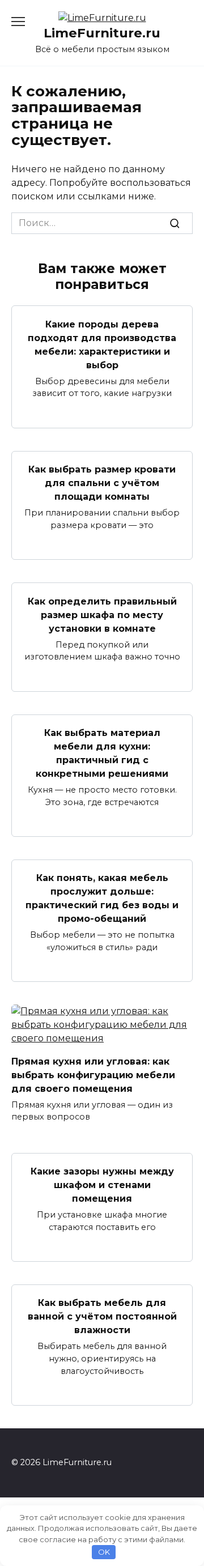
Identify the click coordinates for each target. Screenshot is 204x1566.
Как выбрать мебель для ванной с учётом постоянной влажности (102, 1316)
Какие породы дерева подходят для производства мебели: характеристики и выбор (102, 344)
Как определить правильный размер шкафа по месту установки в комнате (102, 614)
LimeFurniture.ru (102, 33)
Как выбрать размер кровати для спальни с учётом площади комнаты (102, 483)
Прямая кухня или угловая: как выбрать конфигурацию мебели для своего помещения (93, 1074)
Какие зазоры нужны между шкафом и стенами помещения (102, 1185)
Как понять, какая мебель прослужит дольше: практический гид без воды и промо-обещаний (102, 898)
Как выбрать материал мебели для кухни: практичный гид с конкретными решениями (102, 753)
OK (104, 1551)
